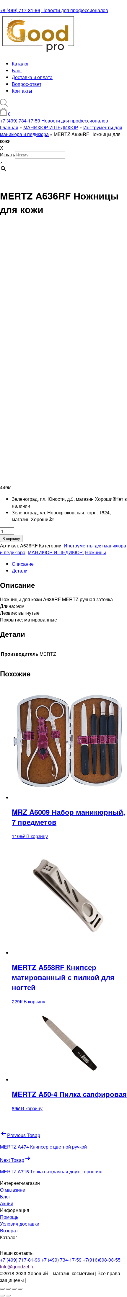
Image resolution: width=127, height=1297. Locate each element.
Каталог (20, 63)
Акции (6, 1203)
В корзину (11, 538)
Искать (7, 154)
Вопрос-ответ (26, 84)
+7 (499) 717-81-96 (20, 1259)
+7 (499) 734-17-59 (20, 120)
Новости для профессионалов (74, 10)
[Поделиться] (14, 1289)
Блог (17, 70)
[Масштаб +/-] (2, 1289)
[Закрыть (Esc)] (20, 1289)
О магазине (12, 1189)
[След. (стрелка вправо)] (8, 1295)
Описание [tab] (23, 563)
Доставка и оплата (32, 77)
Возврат (9, 1230)
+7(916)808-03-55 (102, 1259)
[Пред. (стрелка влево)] (2, 1295)
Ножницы (95, 552)
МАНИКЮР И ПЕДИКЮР (55, 552)
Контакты (22, 90)
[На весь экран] (8, 1289)
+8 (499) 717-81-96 (20, 10)
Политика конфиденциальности (62, 1280)
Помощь (9, 1216)
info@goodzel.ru (17, 1266)
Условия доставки (19, 1223)
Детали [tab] (19, 570)
